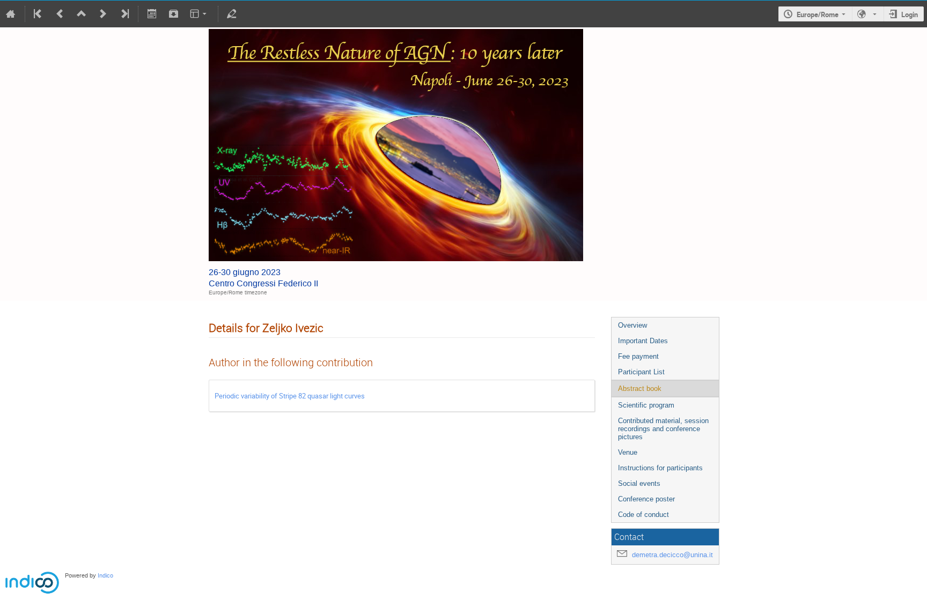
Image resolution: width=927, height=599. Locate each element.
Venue (627, 452)
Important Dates (643, 341)
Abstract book (639, 388)
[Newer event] (103, 14)
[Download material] (173, 14)
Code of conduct (643, 515)
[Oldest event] (38, 14)
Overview (632, 325)
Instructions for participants (660, 468)
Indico (105, 576)
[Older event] (60, 14)
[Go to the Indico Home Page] (10, 14)
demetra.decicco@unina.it (672, 554)
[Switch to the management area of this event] (231, 14)
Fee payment (638, 356)
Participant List (641, 372)
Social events (639, 483)
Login (909, 14)
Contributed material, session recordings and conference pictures (663, 429)
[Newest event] (124, 14)
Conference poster (646, 499)
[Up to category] (81, 14)
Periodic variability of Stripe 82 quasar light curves (290, 396)
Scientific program (646, 405)
